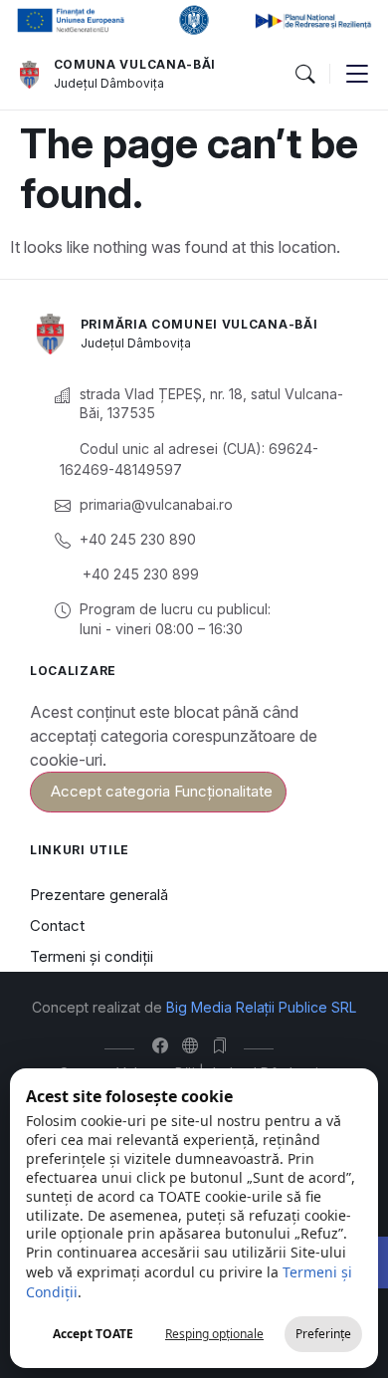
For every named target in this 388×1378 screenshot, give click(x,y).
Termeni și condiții (91, 956)
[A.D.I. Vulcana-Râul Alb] (194, 1045)
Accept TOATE (93, 1333)
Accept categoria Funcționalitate (162, 791)
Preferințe (323, 1333)
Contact (57, 925)
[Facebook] (164, 1045)
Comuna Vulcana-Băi (135, 64)
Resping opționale (214, 1333)
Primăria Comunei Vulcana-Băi (199, 324)
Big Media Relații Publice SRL (261, 1007)
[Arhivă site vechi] (224, 1045)
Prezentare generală (99, 894)
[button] (304, 75)
